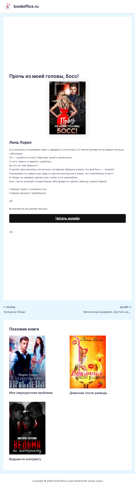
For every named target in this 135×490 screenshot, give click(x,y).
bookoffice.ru (26, 6)
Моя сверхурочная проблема (31, 393)
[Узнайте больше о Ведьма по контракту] (27, 427)
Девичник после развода (88, 393)
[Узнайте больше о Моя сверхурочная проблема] (27, 361)
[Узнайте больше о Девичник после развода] (88, 361)
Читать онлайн (67, 218)
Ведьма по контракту (25, 459)
